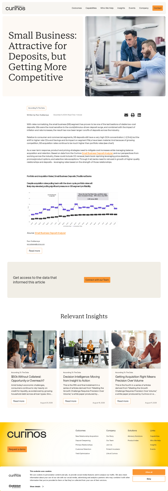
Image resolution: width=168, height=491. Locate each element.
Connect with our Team (97, 279)
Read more (34, 250)
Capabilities (91, 8)
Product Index (133, 440)
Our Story (110, 436)
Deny (149, 479)
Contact (157, 8)
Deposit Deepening (83, 440)
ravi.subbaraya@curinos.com (36, 244)
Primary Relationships (84, 445)
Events (132, 8)
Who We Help (106, 8)
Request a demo (17, 449)
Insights (121, 8)
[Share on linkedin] (139, 115)
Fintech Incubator (113, 449)
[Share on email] (126, 115)
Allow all (148, 472)
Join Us (109, 445)
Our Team (110, 440)
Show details (35, 486)
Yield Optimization (83, 453)
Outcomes (77, 8)
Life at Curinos (111, 453)
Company (144, 8)
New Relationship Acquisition (87, 436)
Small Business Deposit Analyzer (97, 153)
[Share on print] (133, 115)
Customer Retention (83, 449)
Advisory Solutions (135, 436)
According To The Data (36, 108)
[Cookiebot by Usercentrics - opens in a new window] (15, 486)
